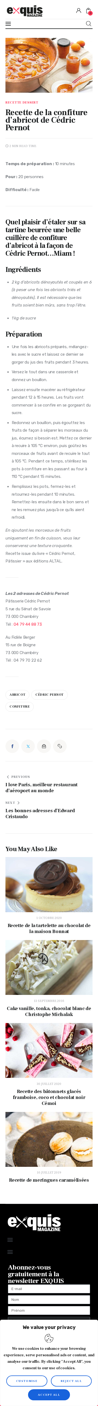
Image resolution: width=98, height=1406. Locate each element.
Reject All (71, 1381)
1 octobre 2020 (49, 918)
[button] (60, 746)
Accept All (49, 1395)
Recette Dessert (21, 103)
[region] (49, 1363)
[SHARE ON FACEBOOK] (12, 746)
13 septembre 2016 (49, 1001)
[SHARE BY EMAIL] (44, 746)
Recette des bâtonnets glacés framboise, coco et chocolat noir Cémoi (49, 1098)
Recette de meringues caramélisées (49, 1180)
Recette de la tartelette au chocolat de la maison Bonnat (49, 929)
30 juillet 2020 (49, 1084)
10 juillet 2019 (49, 1173)
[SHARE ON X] (28, 746)
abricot (17, 695)
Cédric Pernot (49, 695)
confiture (20, 707)
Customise (27, 1381)
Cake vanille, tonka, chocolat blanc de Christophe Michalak (49, 1012)
